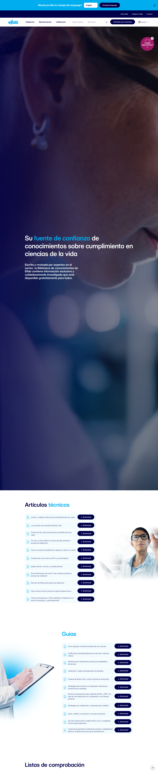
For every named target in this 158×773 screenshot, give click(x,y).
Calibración (61, 22)
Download (87, 517)
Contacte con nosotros (122, 22)
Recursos (92, 22)
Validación (30, 22)
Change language (109, 5)
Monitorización (45, 22)
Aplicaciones (77, 22)
